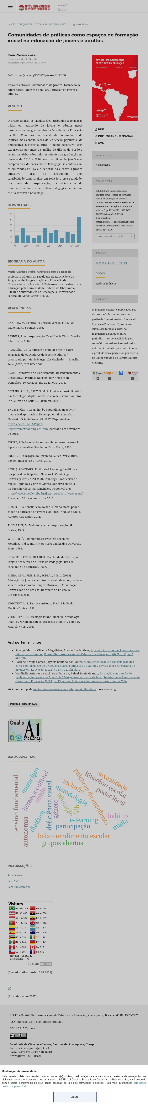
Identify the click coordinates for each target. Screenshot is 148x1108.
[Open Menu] (10, 6)
